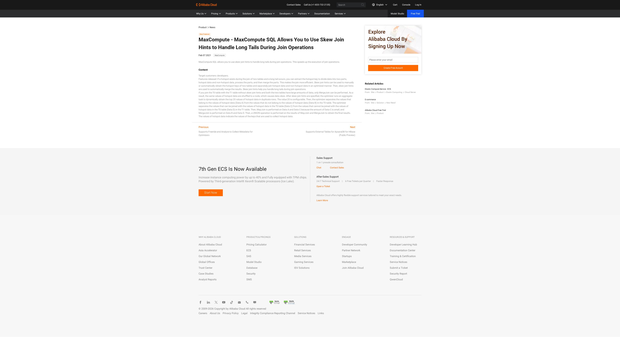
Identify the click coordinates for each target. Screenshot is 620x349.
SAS (248, 256)
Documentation (322, 13)
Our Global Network (210, 256)
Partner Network (351, 250)
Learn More (322, 200)
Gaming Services (303, 262)
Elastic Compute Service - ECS (378, 89)
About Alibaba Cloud (210, 244)
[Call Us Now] (247, 302)
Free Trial (415, 13)
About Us (215, 313)
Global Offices (207, 262)
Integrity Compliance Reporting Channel (272, 313)
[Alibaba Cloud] (206, 4)
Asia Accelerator (208, 250)
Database (251, 267)
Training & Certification (403, 256)
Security (251, 273)
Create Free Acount (393, 68)
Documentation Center (402, 250)
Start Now (210, 192)
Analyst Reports (208, 279)
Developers (284, 13)
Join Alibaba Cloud (353, 267)
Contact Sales (294, 4)
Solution (380, 103)
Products (230, 13)
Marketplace (265, 13)
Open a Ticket (323, 186)
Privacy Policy (231, 313)
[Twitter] (216, 302)
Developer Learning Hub (403, 244)
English (380, 4)
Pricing (214, 13)
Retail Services (302, 250)
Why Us (200, 13)
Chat (318, 167)
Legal (244, 313)
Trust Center (205, 267)
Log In (418, 4)
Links (321, 313)
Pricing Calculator (256, 244)
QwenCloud (396, 279)
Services (339, 13)
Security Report (398, 273)
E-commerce (370, 99)
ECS (248, 250)
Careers (203, 313)
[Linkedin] (208, 302)
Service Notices (398, 262)
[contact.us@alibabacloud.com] (239, 302)
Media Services (302, 256)
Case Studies (206, 273)
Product (203, 27)
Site (372, 92)
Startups (347, 256)
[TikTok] (231, 302)
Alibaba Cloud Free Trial (375, 110)
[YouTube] (224, 302)
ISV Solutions (302, 267)
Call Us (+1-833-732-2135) (317, 4)
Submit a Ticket (399, 267)
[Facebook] (200, 302)
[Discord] (255, 302)
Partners (302, 13)
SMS (249, 279)
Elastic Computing (394, 92)
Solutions (247, 13)
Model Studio (254, 262)
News (212, 27)
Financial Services (304, 244)
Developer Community (354, 244)
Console (406, 4)
